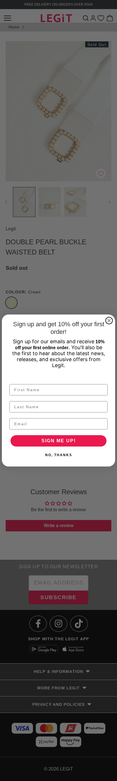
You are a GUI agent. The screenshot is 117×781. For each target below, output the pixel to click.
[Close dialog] (109, 320)
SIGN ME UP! (58, 440)
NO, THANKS (58, 455)
